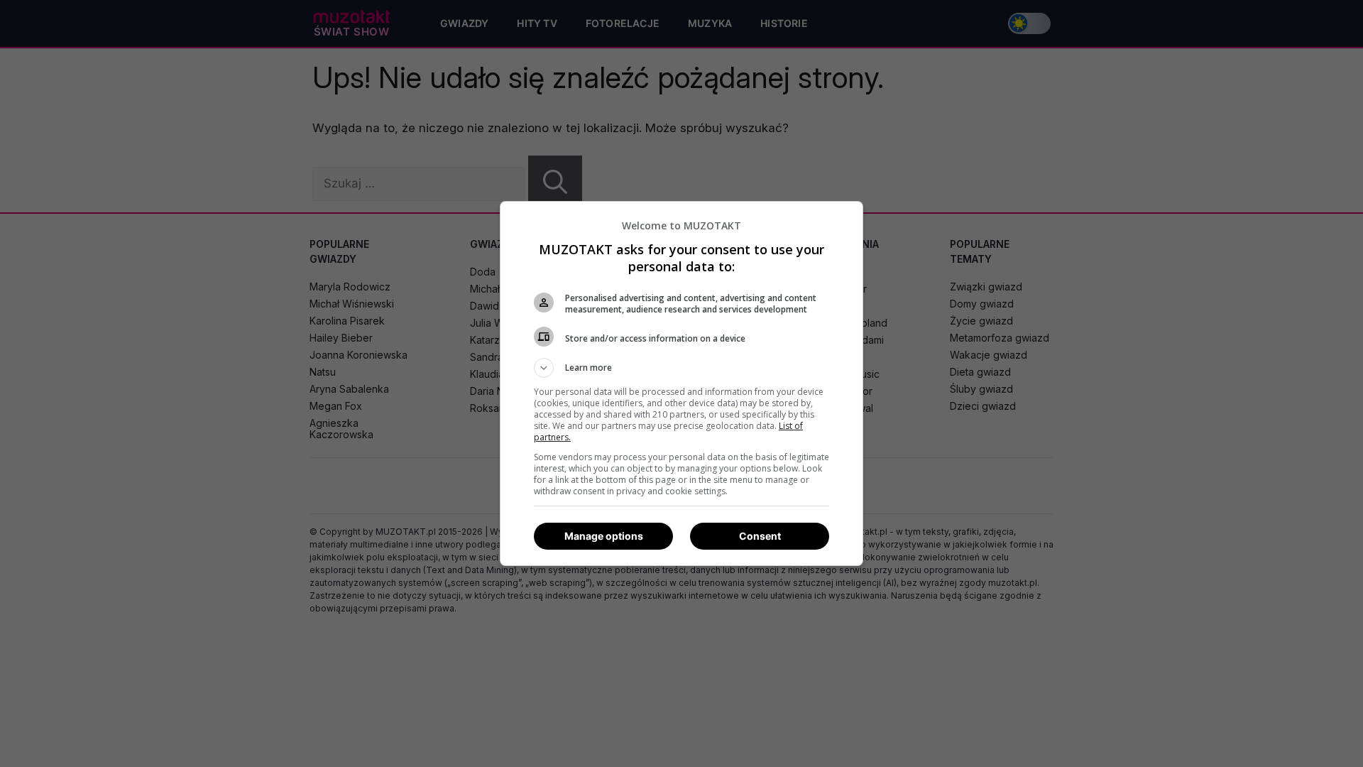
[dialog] (681, 383)
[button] (681, 368)
